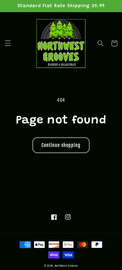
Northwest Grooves (66, 265)
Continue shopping (61, 145)
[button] (8, 43)
